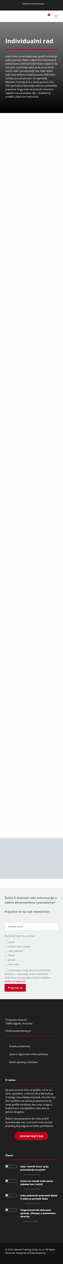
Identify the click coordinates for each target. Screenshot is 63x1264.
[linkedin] (28, 6)
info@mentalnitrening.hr (33, 3)
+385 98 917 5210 (15, 695)
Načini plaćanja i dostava (23, 1062)
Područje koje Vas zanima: (20, 936)
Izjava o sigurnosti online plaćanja (28, 1054)
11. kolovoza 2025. (31, 1203)
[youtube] (35, 6)
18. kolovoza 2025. (31, 1189)
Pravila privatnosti (19, 1046)
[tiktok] (39, 6)
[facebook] (24, 6)
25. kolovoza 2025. (31, 1174)
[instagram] (32, 6)
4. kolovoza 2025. (31, 1221)
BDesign (50, 1252)
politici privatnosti (15, 815)
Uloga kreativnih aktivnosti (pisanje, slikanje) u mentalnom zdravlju (38, 1213)
